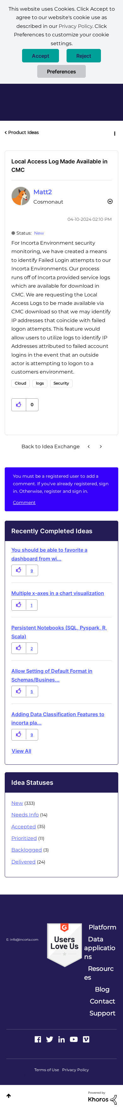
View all (21, 751)
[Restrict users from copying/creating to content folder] (100, 446)
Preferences (61, 71)
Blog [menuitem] (102, 989)
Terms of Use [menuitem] (46, 1069)
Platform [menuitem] (102, 927)
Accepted (23, 827)
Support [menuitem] (102, 1013)
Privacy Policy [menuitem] (75, 1069)
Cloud (20, 383)
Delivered (23, 862)
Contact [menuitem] (102, 1001)
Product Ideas (23, 132)
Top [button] (8, 1095)
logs (40, 383)
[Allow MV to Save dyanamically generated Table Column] (89, 446)
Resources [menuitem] (99, 973)
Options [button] (114, 132)
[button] (40, 55)
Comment (24, 502)
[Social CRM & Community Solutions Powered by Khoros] (102, 1098)
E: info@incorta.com (22, 940)
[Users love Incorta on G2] (64, 945)
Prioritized (24, 838)
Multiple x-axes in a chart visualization (57, 593)
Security (61, 383)
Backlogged (26, 850)
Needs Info (25, 815)
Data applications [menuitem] (99, 947)
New (39, 233)
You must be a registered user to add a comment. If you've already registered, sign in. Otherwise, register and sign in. (60, 483)
